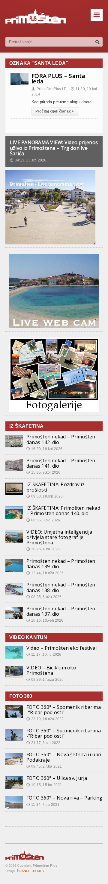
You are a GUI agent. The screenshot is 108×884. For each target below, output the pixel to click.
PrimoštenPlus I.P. (49, 89)
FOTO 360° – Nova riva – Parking (64, 797)
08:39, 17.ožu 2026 (45, 679)
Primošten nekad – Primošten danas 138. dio (60, 587)
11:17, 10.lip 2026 (43, 654)
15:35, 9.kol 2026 (43, 472)
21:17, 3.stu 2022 (43, 743)
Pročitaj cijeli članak (54, 111)
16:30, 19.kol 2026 (44, 449)
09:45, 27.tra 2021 (44, 766)
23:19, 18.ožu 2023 (45, 719)
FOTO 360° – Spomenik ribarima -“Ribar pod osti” (63, 710)
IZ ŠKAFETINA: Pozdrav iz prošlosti (55, 487)
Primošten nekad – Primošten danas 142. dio (60, 439)
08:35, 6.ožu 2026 (44, 597)
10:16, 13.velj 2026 (45, 620)
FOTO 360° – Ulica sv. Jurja (56, 778)
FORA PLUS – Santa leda (58, 78)
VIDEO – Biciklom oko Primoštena (51, 670)
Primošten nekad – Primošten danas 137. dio (60, 611)
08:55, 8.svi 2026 (43, 520)
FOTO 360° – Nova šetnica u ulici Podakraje (63, 757)
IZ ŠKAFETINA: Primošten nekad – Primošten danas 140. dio (63, 511)
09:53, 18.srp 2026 (44, 496)
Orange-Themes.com (30, 871)
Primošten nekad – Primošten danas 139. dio (60, 564)
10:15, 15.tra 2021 (44, 785)
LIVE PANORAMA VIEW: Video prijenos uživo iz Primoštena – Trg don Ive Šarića (54, 147)
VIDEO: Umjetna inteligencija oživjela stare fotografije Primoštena (59, 537)
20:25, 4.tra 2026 (43, 549)
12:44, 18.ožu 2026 (45, 573)
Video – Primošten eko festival (61, 648)
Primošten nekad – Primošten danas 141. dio (60, 463)
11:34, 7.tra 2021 (42, 805)
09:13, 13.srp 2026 (28, 160)
